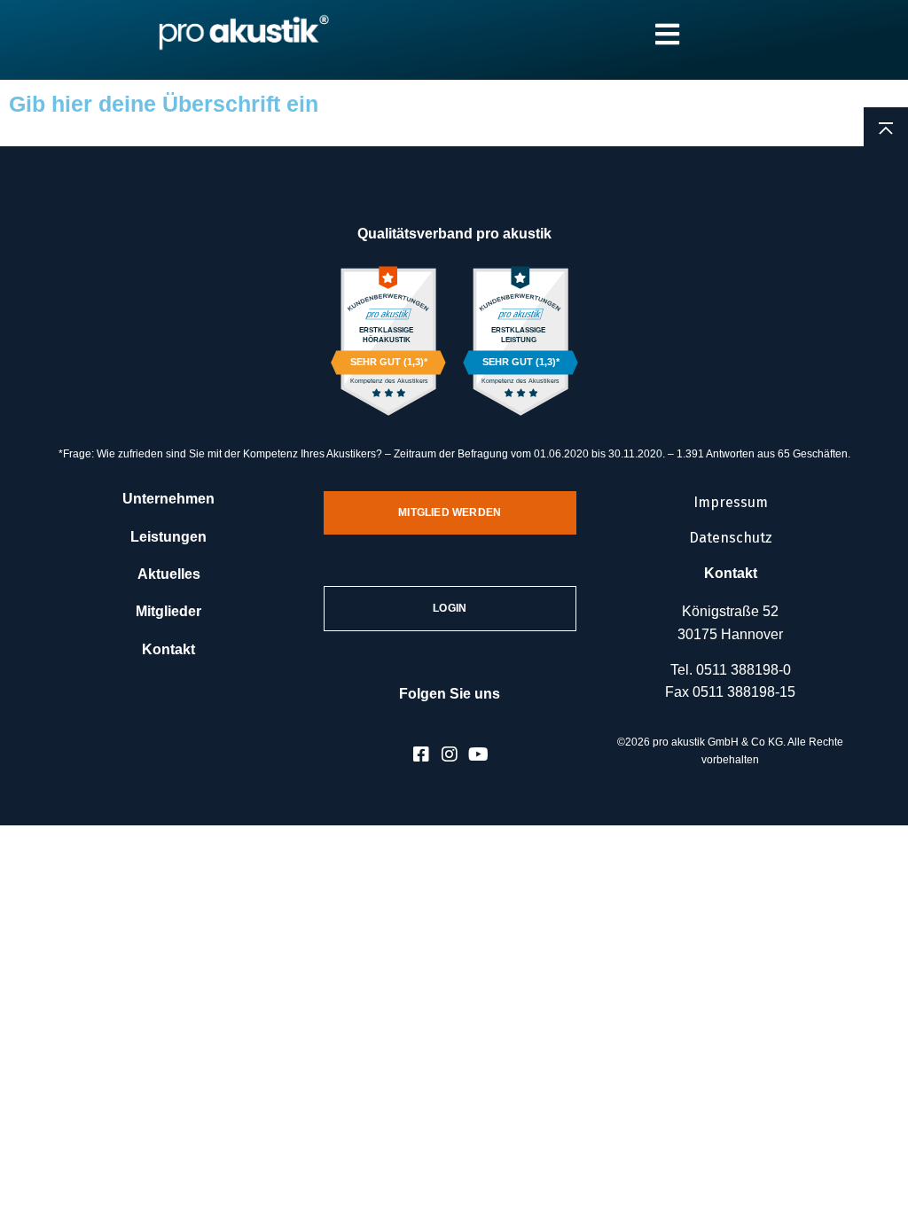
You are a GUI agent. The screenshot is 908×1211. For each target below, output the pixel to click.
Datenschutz (730, 537)
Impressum (730, 502)
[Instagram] (449, 754)
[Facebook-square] (421, 754)
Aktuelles (168, 574)
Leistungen (168, 536)
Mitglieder (168, 611)
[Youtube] (478, 754)
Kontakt (168, 649)
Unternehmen (168, 498)
